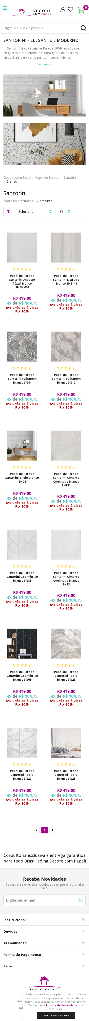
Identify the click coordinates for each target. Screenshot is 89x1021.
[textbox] (44, 28)
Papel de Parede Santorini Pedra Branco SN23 (66, 675)
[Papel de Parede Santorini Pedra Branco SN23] (66, 643)
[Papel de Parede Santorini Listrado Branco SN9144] (66, 247)
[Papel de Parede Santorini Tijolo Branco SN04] (22, 445)
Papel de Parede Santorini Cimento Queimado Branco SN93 (66, 578)
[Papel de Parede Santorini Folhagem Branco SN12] (66, 346)
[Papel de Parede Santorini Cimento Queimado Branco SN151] (66, 445)
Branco (11, 181)
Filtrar (8, 211)
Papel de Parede (47, 177)
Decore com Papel (17, 177)
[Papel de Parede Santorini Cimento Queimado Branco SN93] (66, 544)
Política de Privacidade (61, 1005)
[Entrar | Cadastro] (62, 9)
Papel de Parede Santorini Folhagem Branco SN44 (22, 378)
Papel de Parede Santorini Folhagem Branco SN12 (66, 378)
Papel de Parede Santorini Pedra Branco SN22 (22, 775)
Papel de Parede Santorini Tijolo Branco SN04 (22, 477)
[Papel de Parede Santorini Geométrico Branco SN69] (22, 643)
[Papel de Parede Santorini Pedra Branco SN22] (22, 742)
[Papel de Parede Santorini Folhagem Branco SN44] (22, 346)
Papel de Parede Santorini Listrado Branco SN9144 (66, 279)
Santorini (69, 177)
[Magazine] (44, 986)
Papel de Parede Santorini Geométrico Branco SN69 (22, 675)
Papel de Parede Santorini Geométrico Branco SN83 (22, 576)
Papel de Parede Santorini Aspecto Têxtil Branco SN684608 (22, 281)
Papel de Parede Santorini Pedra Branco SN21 (66, 775)
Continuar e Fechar (56, 1015)
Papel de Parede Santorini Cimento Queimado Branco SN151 (66, 479)
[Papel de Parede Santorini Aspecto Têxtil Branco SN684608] (22, 247)
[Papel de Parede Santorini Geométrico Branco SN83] (22, 544)
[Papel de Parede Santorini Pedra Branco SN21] (66, 742)
